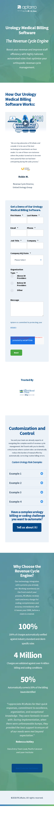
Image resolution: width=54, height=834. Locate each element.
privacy (13, 327)
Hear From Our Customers (27, 768)
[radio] (18, 278)
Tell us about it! (27, 527)
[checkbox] (18, 284)
